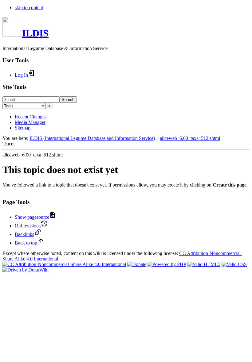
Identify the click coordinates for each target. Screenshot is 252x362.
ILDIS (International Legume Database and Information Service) (92, 138)
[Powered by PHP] (167, 264)
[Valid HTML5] (203, 264)
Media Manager (30, 122)
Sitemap (22, 127)
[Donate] (136, 264)
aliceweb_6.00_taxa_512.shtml (190, 138)
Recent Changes (30, 116)
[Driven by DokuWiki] (25, 269)
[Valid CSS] (234, 264)
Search (68, 99)
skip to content (29, 7)
